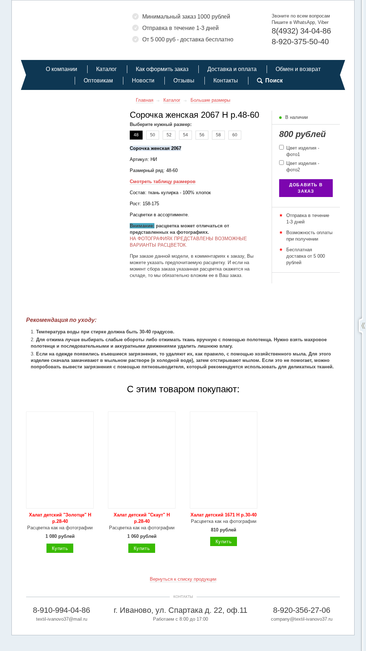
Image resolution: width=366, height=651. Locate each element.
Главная (144, 100)
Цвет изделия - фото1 (302, 151)
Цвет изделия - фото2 (302, 166)
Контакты (225, 80)
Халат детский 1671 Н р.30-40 (224, 515)
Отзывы (183, 80)
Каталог (106, 69)
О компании (61, 69)
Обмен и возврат (298, 69)
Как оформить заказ (162, 69)
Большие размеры (210, 100)
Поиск (274, 80)
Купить (60, 548)
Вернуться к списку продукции (183, 579)
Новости (143, 80)
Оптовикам (98, 80)
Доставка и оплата (232, 69)
